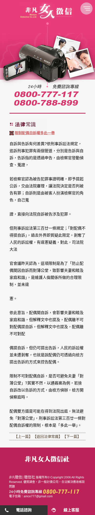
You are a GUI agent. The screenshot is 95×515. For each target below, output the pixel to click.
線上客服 (71, 510)
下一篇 (71, 436)
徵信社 (29, 477)
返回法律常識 (47, 436)
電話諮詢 (24, 510)
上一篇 (23, 436)
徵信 (18, 477)
